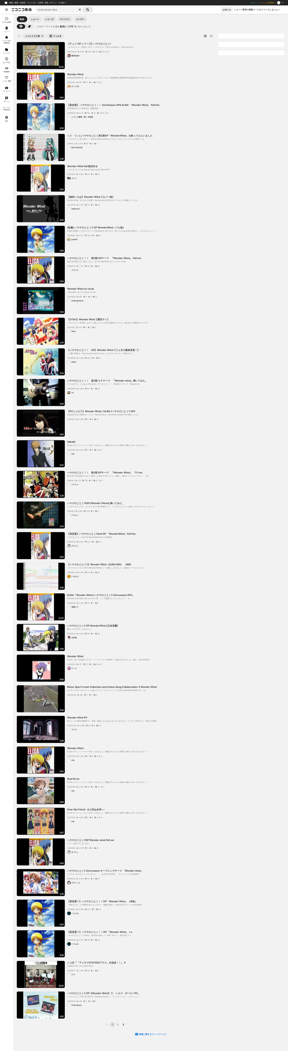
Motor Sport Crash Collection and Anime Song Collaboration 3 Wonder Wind (112, 686)
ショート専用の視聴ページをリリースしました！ (257, 9)
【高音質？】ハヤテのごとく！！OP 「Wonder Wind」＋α (99, 931)
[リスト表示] (205, 36)
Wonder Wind (75, 74)
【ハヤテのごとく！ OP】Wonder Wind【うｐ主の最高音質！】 (103, 349)
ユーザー (80, 19)
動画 (11, 3)
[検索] (88, 10)
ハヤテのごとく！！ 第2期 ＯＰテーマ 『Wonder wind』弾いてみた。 (107, 380)
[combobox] (59, 10)
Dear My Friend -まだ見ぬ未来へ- (86, 809)
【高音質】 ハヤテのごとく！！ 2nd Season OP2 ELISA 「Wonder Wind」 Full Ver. (113, 104)
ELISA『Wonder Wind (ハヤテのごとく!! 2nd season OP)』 (100, 595)
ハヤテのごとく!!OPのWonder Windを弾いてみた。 (95, 503)
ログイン (254, 3)
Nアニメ (53, 3)
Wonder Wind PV (77, 717)
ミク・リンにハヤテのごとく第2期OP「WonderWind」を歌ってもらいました (110, 135)
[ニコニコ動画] (21, 9)
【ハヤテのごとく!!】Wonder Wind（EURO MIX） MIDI (99, 564)
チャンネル (31, 3)
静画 (16, 3)
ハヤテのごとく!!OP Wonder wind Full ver (90, 840)
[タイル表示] (211, 36)
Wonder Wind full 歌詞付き (82, 166)
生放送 (22, 3)
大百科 (40, 3)
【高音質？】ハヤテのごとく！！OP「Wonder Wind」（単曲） (102, 901)
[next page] (123, 1024)
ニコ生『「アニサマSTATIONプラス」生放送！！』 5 (96, 962)
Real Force (73, 778)
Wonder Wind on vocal (80, 288)
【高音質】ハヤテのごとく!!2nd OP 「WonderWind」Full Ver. (101, 533)
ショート (35, 19)
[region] (6, 532)
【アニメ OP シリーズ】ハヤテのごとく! (89, 43)
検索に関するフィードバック (152, 1034)
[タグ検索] (29, 26)
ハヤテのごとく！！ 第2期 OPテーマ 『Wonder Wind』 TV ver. (105, 472)
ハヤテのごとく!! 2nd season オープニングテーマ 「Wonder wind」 (105, 870)
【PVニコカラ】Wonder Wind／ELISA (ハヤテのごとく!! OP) (101, 411)
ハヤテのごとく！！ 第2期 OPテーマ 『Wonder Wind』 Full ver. (104, 258)
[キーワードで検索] (21, 26)
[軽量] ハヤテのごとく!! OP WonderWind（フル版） (96, 227)
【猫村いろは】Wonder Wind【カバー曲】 (91, 196)
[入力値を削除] (79, 9)
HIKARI (71, 441)
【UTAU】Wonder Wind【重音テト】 (88, 319)
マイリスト (65, 19)
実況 (46, 3)
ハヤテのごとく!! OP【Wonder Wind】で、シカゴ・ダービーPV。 (103, 993)
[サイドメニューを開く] (7, 10)
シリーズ (49, 19)
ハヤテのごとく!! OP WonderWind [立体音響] (92, 625)
